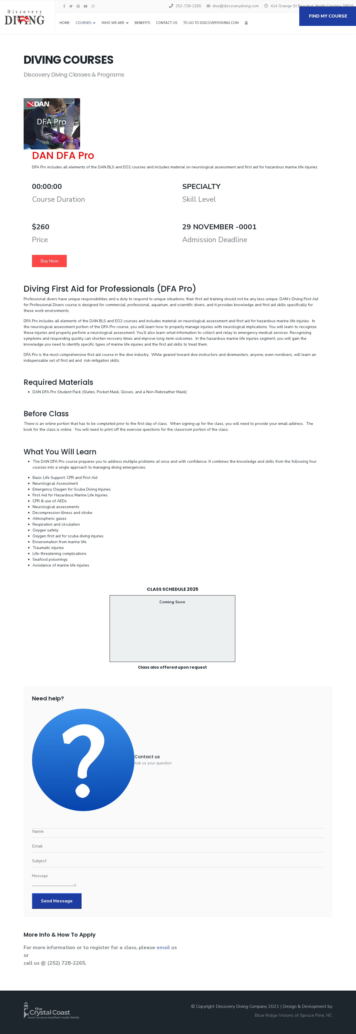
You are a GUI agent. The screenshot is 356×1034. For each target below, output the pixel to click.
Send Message (57, 901)
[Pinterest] (78, 6)
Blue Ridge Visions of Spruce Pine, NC (293, 1015)
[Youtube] (86, 6)
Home (65, 23)
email (164, 947)
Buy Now (49, 261)
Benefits (142, 23)
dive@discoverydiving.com (235, 6)
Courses (83, 23)
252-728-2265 (188, 6)
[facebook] (64, 6)
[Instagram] (93, 6)
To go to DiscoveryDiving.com (211, 23)
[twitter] (71, 6)
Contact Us (166, 23)
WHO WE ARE (113, 23)
